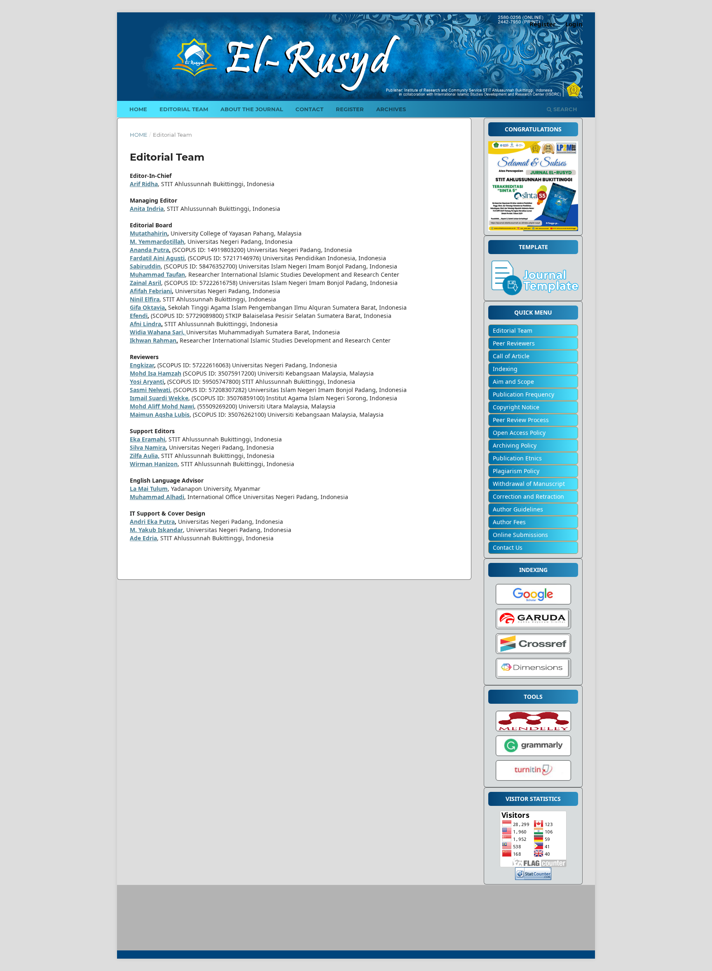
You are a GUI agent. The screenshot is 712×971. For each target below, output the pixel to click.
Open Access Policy (519, 432)
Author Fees (509, 522)
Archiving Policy (514, 445)
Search (564, 109)
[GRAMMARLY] (533, 756)
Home (138, 109)
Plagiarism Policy (516, 471)
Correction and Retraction (528, 496)
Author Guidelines (518, 509)
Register (350, 109)
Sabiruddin (145, 266)
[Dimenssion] (533, 678)
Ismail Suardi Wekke (159, 398)
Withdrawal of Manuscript (529, 484)
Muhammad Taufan (157, 274)
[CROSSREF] (533, 654)
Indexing (505, 369)
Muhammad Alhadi (157, 497)
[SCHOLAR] (533, 604)
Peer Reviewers (514, 343)
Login (574, 24)
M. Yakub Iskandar (156, 530)
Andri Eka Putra (152, 521)
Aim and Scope (513, 381)
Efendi (139, 316)
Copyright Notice (516, 407)
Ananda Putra (149, 250)
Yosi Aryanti (147, 381)
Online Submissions (520, 535)
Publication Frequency (523, 394)
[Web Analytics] (533, 878)
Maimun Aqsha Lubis (160, 414)
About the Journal (251, 109)
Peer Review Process (521, 420)
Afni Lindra (145, 324)
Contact (309, 109)
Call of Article (511, 356)
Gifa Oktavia (147, 307)
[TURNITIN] (533, 781)
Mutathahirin (148, 233)
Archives (391, 109)
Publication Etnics (517, 458)
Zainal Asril (145, 283)
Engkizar (142, 365)
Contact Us (507, 547)
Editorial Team (183, 109)
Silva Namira (148, 447)
